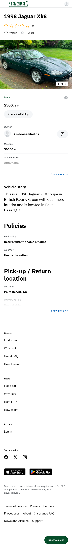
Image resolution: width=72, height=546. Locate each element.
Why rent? (11, 348)
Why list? (10, 394)
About (27, 513)
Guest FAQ (11, 356)
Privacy (35, 506)
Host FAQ (10, 402)
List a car (10, 386)
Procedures (12, 513)
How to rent (12, 364)
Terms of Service (15, 506)
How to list (11, 410)
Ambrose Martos (26, 134)
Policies (48, 506)
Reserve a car (56, 539)
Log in (8, 431)
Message (62, 134)
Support (37, 521)
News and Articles (16, 521)
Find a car (10, 340)
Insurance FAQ (44, 513)
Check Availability (18, 114)
